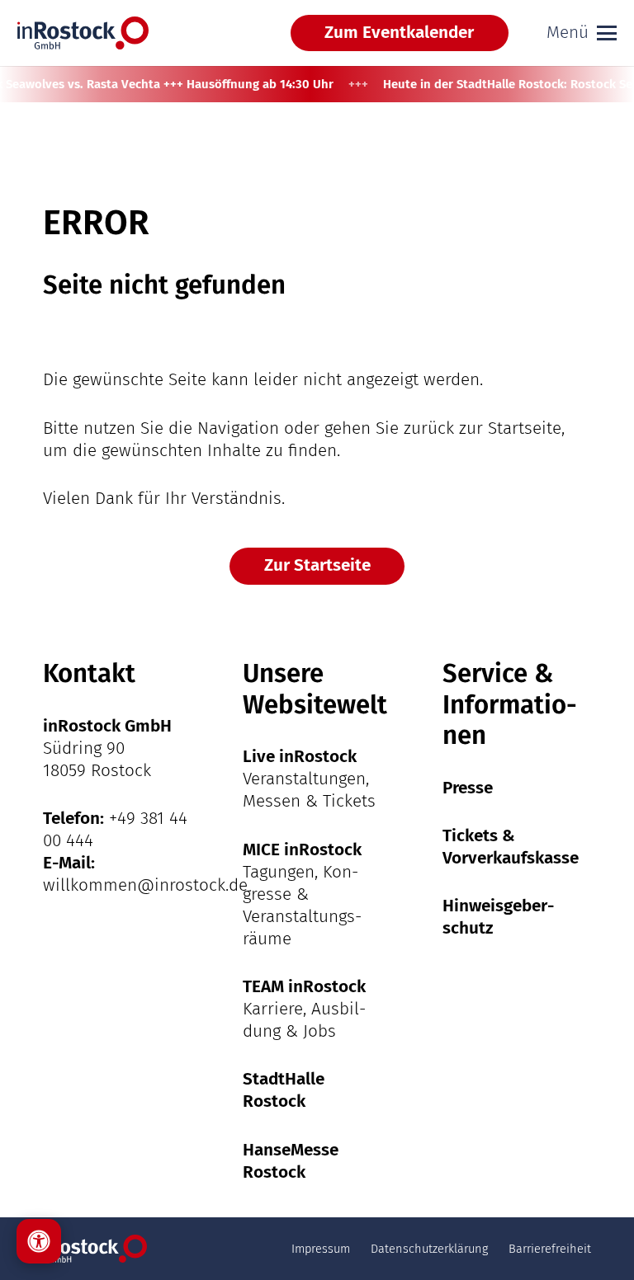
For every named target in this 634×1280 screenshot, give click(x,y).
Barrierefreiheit (550, 1248)
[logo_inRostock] (83, 32)
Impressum (320, 1248)
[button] (581, 33)
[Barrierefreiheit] (39, 1241)
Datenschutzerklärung (429, 1248)
